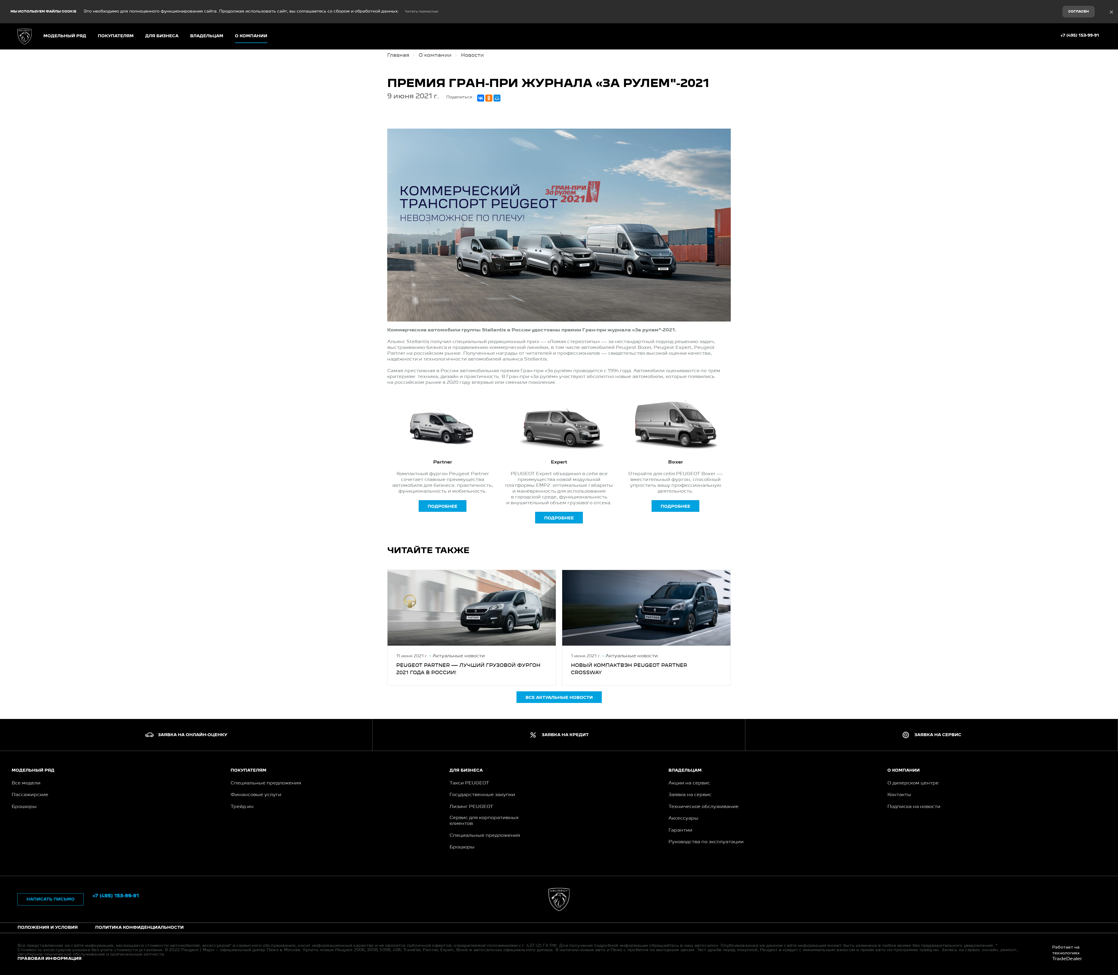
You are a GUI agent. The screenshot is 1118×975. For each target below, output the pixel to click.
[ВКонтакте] (480, 98)
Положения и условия (47, 927)
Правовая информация (49, 958)
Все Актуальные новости (559, 697)
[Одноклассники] (488, 98)
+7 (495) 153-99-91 (1079, 35)
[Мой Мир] (496, 98)
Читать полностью (421, 11)
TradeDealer (1067, 959)
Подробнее (442, 506)
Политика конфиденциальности (139, 927)
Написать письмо (50, 899)
